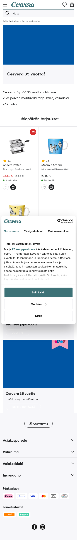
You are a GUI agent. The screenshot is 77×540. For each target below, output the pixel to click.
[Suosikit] (64, 4)
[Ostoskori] (72, 4)
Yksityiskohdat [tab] (33, 230)
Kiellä (38, 315)
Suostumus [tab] (11, 230)
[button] (7, 13)
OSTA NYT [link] (17, 332)
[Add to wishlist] (5, 187)
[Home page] (23, 6)
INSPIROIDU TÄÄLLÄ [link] (23, 407)
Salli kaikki (38, 292)
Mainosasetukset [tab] (58, 230)
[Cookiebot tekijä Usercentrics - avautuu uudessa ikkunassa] (57, 221)
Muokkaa (36, 304)
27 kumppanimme (23, 249)
